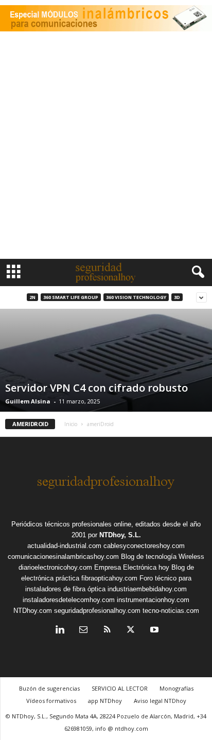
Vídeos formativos (51, 700)
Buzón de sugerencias (49, 688)
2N (32, 297)
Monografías (176, 688)
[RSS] (107, 631)
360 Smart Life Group (70, 297)
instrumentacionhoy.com (153, 600)
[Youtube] (153, 631)
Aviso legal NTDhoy (160, 700)
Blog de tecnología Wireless (162, 556)
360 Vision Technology (136, 297)
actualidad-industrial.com (64, 546)
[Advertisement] (106, 148)
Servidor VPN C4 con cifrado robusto (96, 388)
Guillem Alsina (27, 401)
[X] (131, 631)
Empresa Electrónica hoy (131, 567)
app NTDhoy (105, 700)
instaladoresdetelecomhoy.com (69, 600)
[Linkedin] (60, 631)
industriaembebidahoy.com (147, 589)
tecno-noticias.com (171, 610)
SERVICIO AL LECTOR (120, 688)
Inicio (70, 424)
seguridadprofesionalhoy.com (97, 610)
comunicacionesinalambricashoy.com (63, 556)
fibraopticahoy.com (109, 578)
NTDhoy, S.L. (120, 535)
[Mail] (83, 631)
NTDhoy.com (32, 610)
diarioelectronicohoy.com (55, 567)
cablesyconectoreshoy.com (144, 546)
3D (177, 297)
